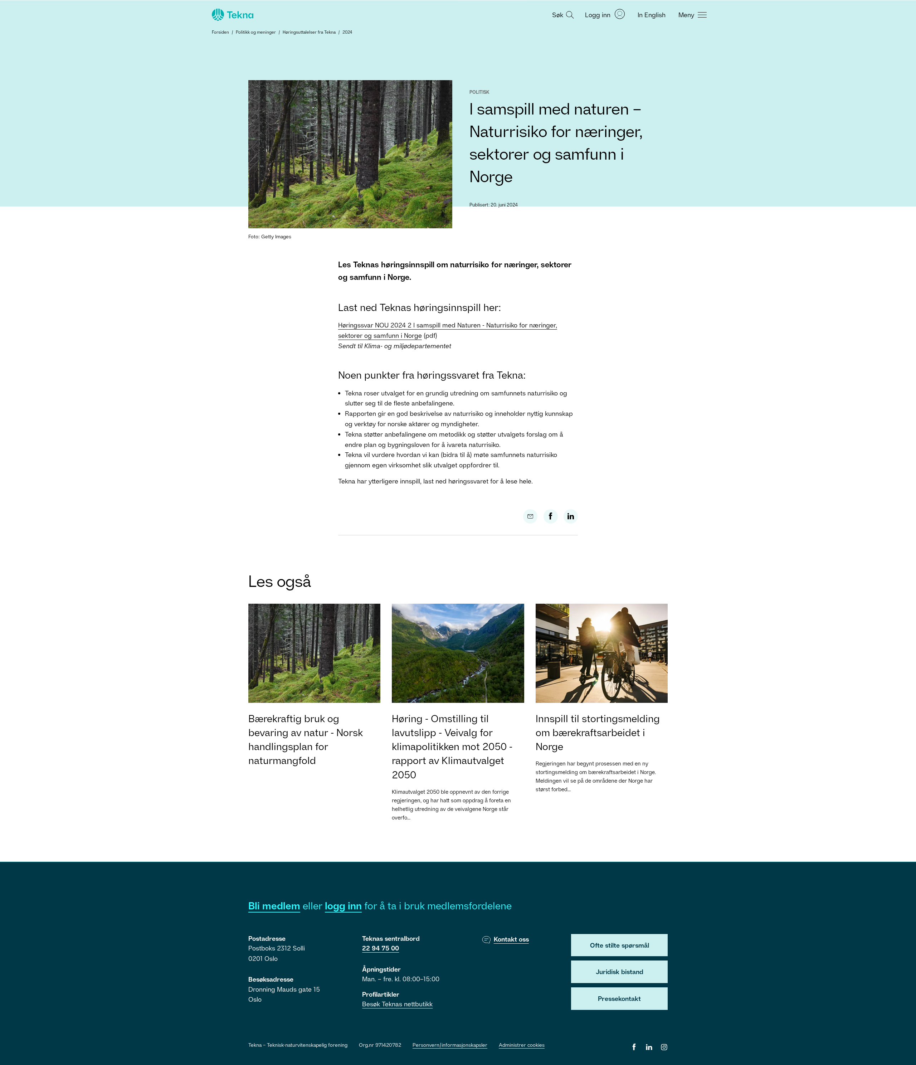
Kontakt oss (511, 939)
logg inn (343, 905)
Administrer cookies (522, 1045)
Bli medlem (274, 905)
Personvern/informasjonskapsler (450, 1045)
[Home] (232, 15)
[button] (562, 14)
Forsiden (220, 32)
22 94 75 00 (380, 948)
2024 (347, 32)
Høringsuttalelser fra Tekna (309, 32)
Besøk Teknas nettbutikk (397, 1004)
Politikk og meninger (256, 32)
